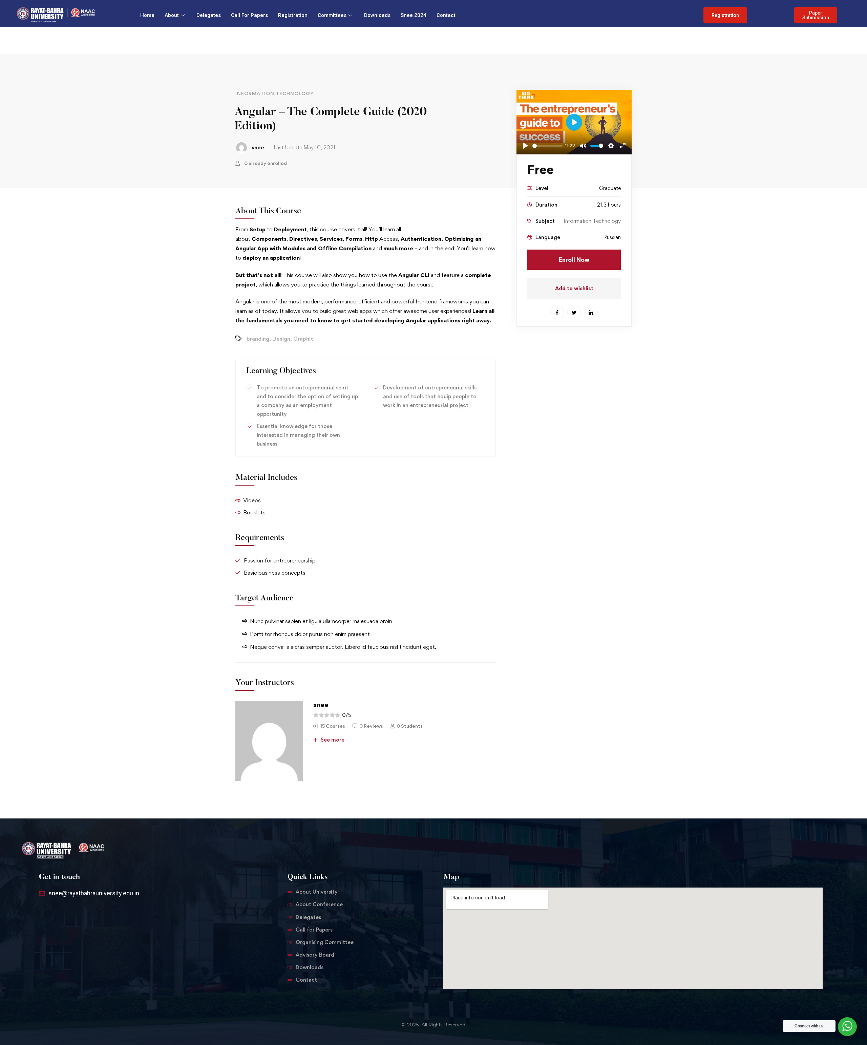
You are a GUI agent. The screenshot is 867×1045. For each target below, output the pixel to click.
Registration (293, 15)
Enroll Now (574, 259)
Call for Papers (249, 15)
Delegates (208, 15)
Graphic (303, 338)
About (172, 15)
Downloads (377, 15)
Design (281, 338)
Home (147, 15)
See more (331, 740)
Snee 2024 (413, 15)
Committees (332, 15)
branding (258, 338)
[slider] (547, 146)
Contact (446, 15)
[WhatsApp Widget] (847, 1026)
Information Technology (274, 93)
